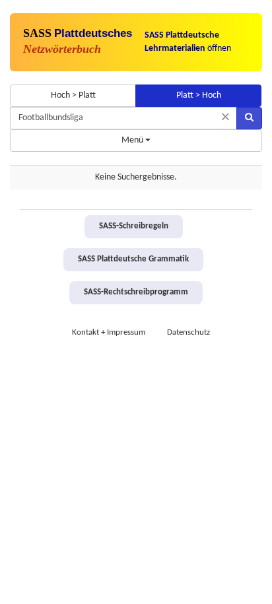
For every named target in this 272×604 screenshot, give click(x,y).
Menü (133, 140)
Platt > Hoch (198, 95)
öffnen (188, 41)
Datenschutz (188, 333)
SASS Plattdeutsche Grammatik (133, 259)
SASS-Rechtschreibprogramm (136, 292)
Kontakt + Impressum (108, 333)
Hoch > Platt (73, 95)
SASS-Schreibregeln (133, 226)
